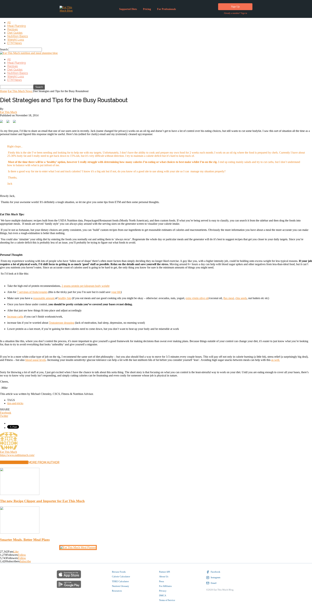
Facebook (215, 571)
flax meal (228, 297)
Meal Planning (16, 26)
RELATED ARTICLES (14, 462)
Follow (22, 554)
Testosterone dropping (61, 322)
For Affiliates (165, 585)
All (9, 22)
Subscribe (25, 560)
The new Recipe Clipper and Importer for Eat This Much (42, 501)
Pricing (147, 9)
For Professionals (166, 9)
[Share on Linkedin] (33, 121)
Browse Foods (119, 571)
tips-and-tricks (15, 402)
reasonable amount (44, 297)
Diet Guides (15, 33)
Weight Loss (15, 39)
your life (116, 291)
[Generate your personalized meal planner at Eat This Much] (78, 547)
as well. (275, 359)
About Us (163, 576)
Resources (117, 590)
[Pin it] (27, 121)
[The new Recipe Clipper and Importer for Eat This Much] (19, 493)
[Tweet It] (7, 121)
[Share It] (1, 121)
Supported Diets (128, 9)
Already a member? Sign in (235, 13)
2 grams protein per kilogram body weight (85, 285)
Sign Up (235, 6)
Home (3, 91)
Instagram (215, 577)
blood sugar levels (35, 359)
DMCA (162, 595)
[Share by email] (40, 121)
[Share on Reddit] (21, 121)
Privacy (162, 590)
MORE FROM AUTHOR (43, 462)
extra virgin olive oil (197, 297)
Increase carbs (15, 316)
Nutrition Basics (17, 36)
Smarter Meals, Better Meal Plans (25, 539)
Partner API (164, 571)
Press (161, 581)
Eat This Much (8, 112)
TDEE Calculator (120, 581)
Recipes (12, 29)
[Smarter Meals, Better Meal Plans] (19, 532)
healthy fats (64, 297)
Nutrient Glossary (120, 585)
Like (16, 551)
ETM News (14, 43)
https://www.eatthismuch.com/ (17, 454)
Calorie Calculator (121, 576)
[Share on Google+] (14, 121)
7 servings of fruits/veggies (32, 291)
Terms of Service (167, 599)
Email (213, 582)
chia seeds (241, 297)
